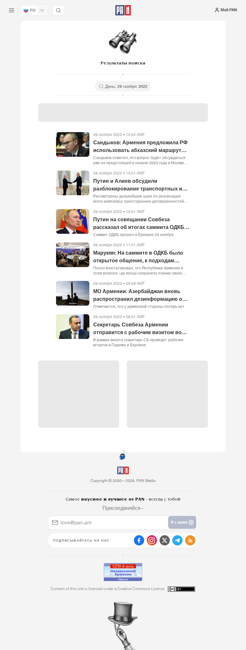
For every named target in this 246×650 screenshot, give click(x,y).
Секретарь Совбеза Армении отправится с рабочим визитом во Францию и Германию (137, 328)
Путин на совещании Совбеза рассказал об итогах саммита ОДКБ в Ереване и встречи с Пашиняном (141, 223)
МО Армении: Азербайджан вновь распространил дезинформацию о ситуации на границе (137, 295)
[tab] (156, 115)
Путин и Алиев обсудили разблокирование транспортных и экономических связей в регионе (137, 185)
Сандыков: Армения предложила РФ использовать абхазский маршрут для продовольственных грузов (140, 146)
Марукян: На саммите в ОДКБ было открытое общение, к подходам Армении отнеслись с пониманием (138, 256)
